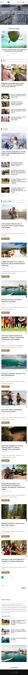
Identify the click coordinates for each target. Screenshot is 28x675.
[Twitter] (18, 2)
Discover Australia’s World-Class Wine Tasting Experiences (18, 118)
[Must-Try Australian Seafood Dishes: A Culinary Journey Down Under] (5, 96)
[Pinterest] (21, 2)
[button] (2, 14)
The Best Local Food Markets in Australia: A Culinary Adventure (17, 103)
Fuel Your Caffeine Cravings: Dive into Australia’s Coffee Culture (18, 111)
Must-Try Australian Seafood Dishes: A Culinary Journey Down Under (19, 96)
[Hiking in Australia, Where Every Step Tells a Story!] (14, 512)
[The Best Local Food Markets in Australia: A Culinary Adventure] (5, 104)
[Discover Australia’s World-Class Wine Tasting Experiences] (5, 119)
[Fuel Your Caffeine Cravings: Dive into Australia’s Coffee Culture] (5, 111)
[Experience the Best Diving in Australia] (5, 640)
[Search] (26, 2)
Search (2, 585)
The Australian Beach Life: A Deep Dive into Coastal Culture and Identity (12, 225)
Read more (14, 17)
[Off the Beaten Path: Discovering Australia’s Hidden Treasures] (5, 164)
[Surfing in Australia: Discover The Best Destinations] (14, 362)
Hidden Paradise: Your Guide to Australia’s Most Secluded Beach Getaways (13, 263)
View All (3, 124)
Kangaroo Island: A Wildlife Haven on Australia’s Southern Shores (19, 631)
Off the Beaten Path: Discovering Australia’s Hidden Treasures (17, 164)
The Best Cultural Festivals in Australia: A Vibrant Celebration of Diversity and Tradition (19, 181)
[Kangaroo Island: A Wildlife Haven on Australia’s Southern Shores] (5, 632)
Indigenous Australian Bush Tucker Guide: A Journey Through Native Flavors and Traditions (12, 85)
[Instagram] (14, 672)
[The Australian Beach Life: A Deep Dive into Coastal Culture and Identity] (14, 213)
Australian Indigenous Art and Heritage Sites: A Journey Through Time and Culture (18, 190)
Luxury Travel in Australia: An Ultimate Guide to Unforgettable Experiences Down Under (13, 153)
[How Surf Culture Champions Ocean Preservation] (14, 398)
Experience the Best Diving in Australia (18, 639)
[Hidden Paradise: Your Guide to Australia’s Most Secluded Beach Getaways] (14, 251)
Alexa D (3, 229)
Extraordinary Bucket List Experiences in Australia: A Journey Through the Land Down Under (18, 172)
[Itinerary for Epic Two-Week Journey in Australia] (14, 288)
